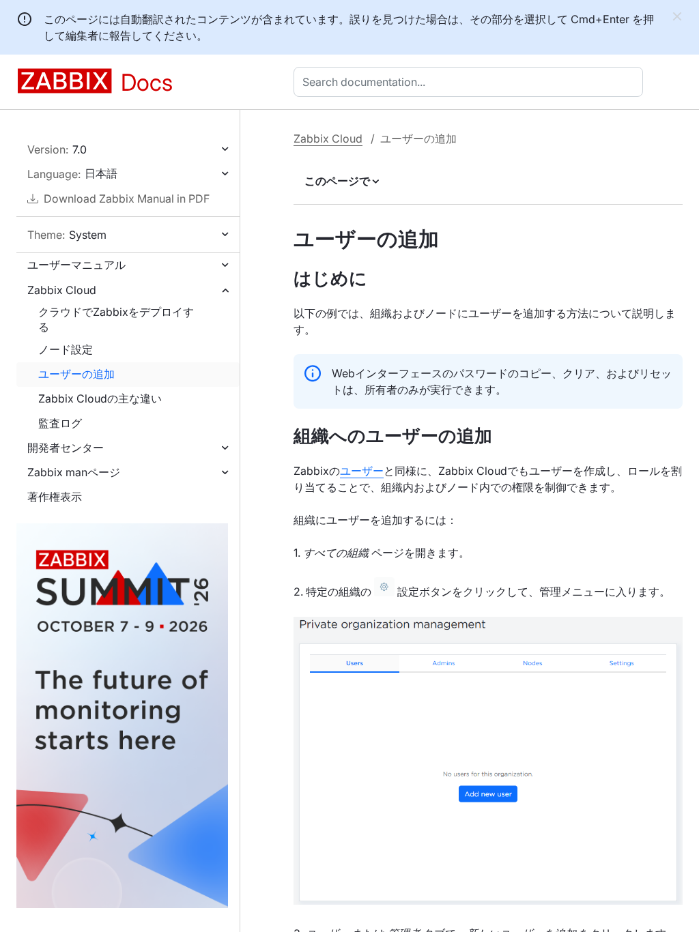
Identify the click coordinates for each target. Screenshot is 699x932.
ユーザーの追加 (76, 374)
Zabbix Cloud (61, 290)
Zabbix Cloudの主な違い (100, 398)
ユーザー (362, 471)
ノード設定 (65, 349)
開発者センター (65, 447)
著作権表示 (54, 497)
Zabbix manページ (73, 472)
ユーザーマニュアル (76, 265)
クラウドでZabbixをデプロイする (116, 319)
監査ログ (60, 423)
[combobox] (471, 82)
